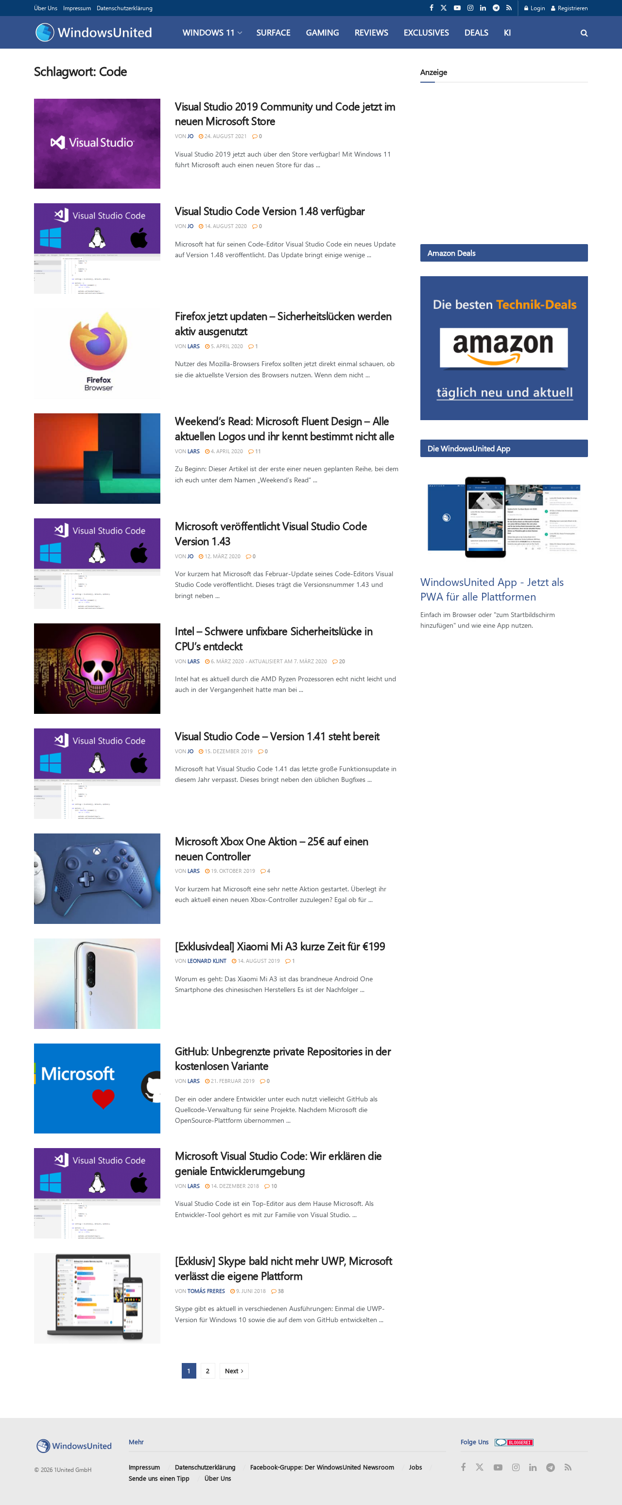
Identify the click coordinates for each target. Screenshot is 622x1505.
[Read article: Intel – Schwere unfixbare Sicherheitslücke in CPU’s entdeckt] (97, 668)
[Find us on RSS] (509, 8)
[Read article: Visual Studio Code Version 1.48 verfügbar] (97, 248)
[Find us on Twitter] (443, 8)
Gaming (322, 32)
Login (537, 8)
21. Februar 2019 (232, 1080)
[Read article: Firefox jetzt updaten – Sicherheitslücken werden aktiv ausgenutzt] (97, 353)
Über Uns (45, 8)
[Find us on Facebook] (431, 8)
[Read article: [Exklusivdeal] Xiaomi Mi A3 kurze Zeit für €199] (97, 983)
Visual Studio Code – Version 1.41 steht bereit (277, 735)
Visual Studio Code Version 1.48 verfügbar (270, 210)
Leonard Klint (207, 960)
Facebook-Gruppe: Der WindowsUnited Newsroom (322, 1467)
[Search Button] (584, 32)
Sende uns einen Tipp (159, 1478)
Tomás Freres (206, 1290)
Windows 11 (209, 32)
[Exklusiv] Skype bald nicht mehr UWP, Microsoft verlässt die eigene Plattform (283, 1268)
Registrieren (572, 8)
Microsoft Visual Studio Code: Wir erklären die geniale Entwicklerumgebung (278, 1163)
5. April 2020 (226, 346)
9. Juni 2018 (250, 1290)
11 (257, 451)
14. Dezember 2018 (234, 1185)
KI (507, 32)
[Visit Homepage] (96, 32)
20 (341, 661)
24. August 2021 (225, 136)
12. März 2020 (222, 556)
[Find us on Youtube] (457, 8)
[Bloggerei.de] (514, 1441)
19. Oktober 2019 (232, 870)
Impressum (77, 8)
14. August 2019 (258, 960)
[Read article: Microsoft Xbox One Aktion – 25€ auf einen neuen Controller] (97, 878)
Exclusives (426, 32)
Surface (274, 32)
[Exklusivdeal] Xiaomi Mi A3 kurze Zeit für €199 (280, 945)
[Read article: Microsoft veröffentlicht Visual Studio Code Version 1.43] (97, 563)
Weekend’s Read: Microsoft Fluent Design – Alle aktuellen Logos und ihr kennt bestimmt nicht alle (284, 428)
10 (273, 1185)
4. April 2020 (226, 451)
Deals (476, 32)
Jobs (415, 1467)
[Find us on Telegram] (496, 8)
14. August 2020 (225, 226)
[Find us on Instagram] (470, 8)
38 (280, 1290)
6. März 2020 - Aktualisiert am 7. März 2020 (268, 661)
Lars (194, 346)
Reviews (371, 32)
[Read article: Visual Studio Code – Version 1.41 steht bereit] (97, 773)
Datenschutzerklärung (125, 8)
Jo (190, 136)
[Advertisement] (504, 165)
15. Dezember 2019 (228, 751)
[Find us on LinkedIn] (483, 8)
